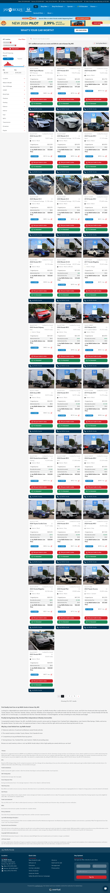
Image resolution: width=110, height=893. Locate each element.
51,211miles (49, 526)
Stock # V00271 (33, 652)
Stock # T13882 (88, 586)
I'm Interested (37, 103)
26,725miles (76, 138)
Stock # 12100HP (61, 259)
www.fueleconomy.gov (29, 764)
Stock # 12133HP (61, 197)
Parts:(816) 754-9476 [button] (10, 870)
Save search (15, 48)
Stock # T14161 (88, 134)
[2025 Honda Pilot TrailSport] (69, 575)
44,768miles (49, 591)
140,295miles (76, 73)
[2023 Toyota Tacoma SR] (96, 575)
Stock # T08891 (88, 521)
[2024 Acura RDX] (41, 378)
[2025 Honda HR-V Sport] (96, 122)
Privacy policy (55, 868)
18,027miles (49, 138)
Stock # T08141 (61, 521)
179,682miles (103, 201)
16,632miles (104, 73)
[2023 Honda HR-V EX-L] (41, 640)
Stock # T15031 (88, 68)
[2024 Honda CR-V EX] (41, 122)
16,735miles (104, 395)
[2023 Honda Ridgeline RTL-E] (41, 575)
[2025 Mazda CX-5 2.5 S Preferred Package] (69, 122)
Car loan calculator (34, 868)
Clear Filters (21, 39)
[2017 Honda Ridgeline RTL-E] (96, 248)
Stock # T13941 (61, 325)
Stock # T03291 (88, 259)
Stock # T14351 (33, 134)
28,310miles (76, 201)
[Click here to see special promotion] (55, 18)
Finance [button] (92, 6)
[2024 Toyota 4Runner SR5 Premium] (41, 56)
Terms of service (33, 870)
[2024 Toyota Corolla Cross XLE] (41, 509)
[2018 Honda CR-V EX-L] (96, 185)
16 (74, 696)
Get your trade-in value (40, 99)
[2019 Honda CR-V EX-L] (69, 56)
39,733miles (104, 329)
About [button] (49, 13)
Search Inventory (35, 6)
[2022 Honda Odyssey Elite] (41, 313)
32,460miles (49, 73)
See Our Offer (81, 30)
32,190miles (49, 264)
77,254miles (49, 460)
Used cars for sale (56, 863)
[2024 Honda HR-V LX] (96, 509)
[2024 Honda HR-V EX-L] (69, 444)
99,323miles (104, 264)
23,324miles (104, 460)
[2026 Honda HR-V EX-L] (69, 313)
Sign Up (91, 877)
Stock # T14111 (61, 586)
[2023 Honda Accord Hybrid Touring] (41, 444)
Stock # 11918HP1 (34, 390)
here (29, 814)
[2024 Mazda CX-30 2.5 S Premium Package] (69, 248)
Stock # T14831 (33, 259)
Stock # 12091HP (34, 586)
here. (48, 814)
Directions (32, 865)
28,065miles (49, 656)
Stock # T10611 (61, 68)
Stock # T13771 (61, 390)
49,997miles (76, 264)
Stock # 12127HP (88, 390)
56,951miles (76, 395)
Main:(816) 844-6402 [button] (10, 866)
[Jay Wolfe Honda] (17, 10)
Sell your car (32, 863)
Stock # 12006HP (34, 68)
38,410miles (49, 395)
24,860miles (76, 591)
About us (54, 860)
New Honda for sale (34, 860)
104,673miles (48, 329)
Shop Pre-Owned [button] (57, 6)
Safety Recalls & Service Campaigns (39, 876)
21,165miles (104, 138)
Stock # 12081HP (88, 456)
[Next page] (78, 696)
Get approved (55, 865)
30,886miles (76, 526)
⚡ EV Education (82, 6)
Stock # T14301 (33, 456)
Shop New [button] (44, 6)
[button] (70, 1)
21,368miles (76, 460)
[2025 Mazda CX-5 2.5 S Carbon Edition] (96, 313)
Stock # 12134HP (61, 134)
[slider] (3, 67)
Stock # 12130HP (61, 456)
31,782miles (49, 201)
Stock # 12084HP (88, 325)
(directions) (87, 757)
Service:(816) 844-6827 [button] (11, 868)
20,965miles (104, 526)
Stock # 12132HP (34, 197)
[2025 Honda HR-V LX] (96, 56)
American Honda (34, 873)
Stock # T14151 (33, 325)
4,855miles (76, 329)
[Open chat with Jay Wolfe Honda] (105, 888)
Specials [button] (70, 6)
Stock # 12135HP (88, 197)
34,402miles (104, 591)
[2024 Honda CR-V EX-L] (41, 248)
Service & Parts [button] (38, 13)
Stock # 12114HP (34, 521)
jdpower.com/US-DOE (63, 843)
